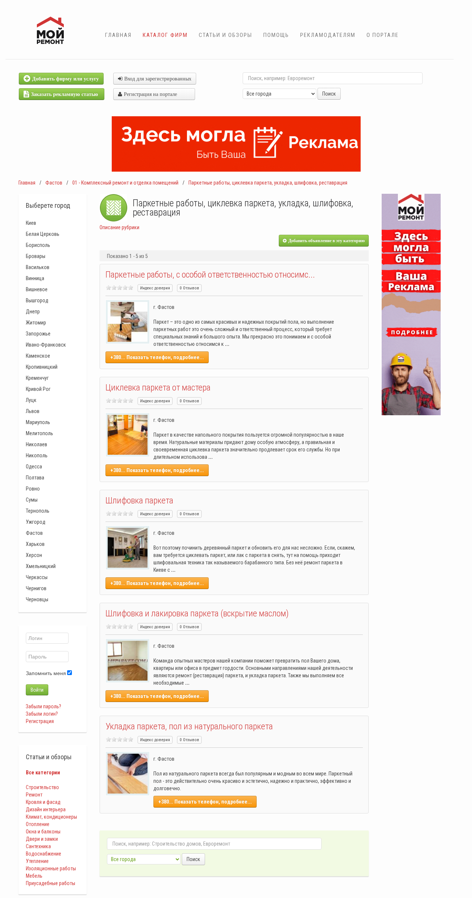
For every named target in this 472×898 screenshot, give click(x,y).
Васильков (37, 267)
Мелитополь (39, 433)
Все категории (43, 772)
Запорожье (38, 334)
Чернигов (36, 588)
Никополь (37, 455)
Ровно (33, 489)
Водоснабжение (43, 854)
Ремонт (34, 795)
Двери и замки (42, 839)
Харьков (35, 544)
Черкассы (37, 577)
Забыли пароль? (43, 706)
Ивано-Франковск (46, 345)
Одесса (34, 466)
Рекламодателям (327, 35)
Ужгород (35, 522)
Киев (31, 223)
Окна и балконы (43, 832)
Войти (37, 690)
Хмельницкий (41, 566)
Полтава (35, 478)
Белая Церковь (42, 234)
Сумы (32, 500)
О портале (383, 35)
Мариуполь (38, 422)
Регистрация (40, 721)
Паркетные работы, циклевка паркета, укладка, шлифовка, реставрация (267, 183)
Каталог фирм (165, 35)
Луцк (31, 400)
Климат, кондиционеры (51, 817)
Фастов (53, 183)
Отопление (37, 824)
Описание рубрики (119, 227)
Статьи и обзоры (225, 35)
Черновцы (37, 599)
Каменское (38, 356)
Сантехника (38, 846)
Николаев (36, 444)
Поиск (329, 94)
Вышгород (37, 300)
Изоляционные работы (51, 868)
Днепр (33, 311)
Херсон (34, 555)
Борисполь (38, 245)
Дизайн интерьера (46, 809)
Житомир (36, 323)
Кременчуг (37, 378)
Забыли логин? (42, 714)
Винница (35, 278)
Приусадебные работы (50, 883)
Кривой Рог (38, 389)
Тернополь (37, 511)
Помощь (276, 35)
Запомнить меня (46, 673)
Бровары (35, 256)
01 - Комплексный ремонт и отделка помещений (125, 183)
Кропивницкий (42, 367)
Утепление (37, 861)
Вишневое (37, 289)
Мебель (34, 876)
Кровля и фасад (43, 802)
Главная (118, 35)
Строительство (42, 787)
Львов (32, 411)
